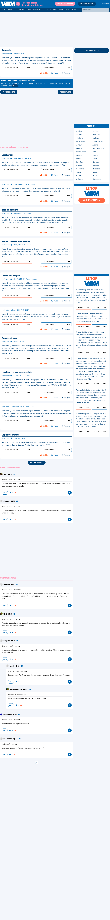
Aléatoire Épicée (33, 10)
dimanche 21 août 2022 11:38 (11, 506)
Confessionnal (57, 10)
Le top (45, 10)
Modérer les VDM (86, 4)
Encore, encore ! (36, 462)
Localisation (7, 155)
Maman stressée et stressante (16, 241)
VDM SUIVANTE (65, 92)
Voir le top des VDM (91, 200)
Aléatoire (12, 10)
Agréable (6, 50)
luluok (12, 666)
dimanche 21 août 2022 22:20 (17, 695)
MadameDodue (16, 689)
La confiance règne (11, 276)
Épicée (21, 10)
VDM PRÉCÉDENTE (9, 92)
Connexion (105, 4)
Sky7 (5, 474)
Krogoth (6, 501)
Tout (3, 10)
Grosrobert (8, 739)
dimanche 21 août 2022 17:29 (11, 720)
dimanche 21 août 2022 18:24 (17, 671)
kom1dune (7, 715)
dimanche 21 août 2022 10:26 (11, 590)
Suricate (6, 585)
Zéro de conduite (10, 210)
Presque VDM (71, 10)
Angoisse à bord (10, 338)
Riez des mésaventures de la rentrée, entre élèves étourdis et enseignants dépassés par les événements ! (35, 83)
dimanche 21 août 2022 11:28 (11, 480)
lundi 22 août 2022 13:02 (10, 744)
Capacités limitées (10, 435)
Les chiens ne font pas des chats (17, 372)
